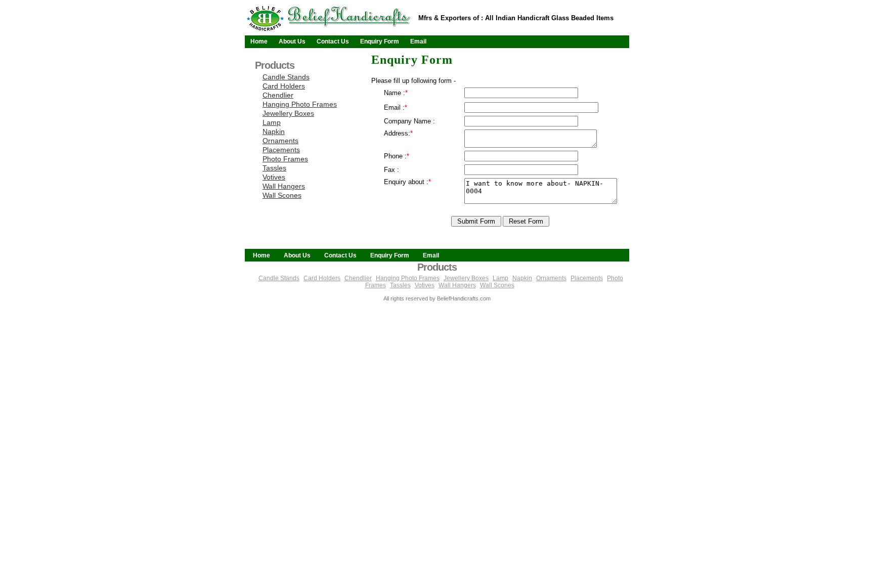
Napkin (274, 131)
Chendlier (278, 95)
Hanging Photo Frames (300, 104)
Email (418, 41)
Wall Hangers (284, 186)
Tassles (274, 168)
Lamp (272, 122)
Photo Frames (285, 159)
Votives (274, 177)
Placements (281, 150)
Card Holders (284, 86)
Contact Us (333, 41)
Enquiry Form (379, 41)
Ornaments (280, 141)
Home (259, 41)
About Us (292, 41)
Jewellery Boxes (288, 113)
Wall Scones (282, 195)
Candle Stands (286, 77)
